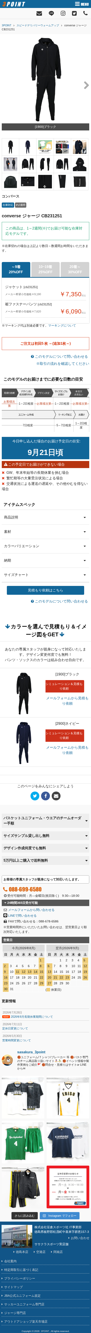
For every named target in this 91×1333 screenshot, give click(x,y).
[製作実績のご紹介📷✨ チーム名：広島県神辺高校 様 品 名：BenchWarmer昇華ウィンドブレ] (23, 1187)
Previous (6, 85)
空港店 (41, 1252)
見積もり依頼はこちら (45, 590)
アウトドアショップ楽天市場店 (25, 1321)
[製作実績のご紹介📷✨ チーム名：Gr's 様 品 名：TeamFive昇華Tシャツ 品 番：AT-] (23, 1097)
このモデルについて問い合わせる (61, 356)
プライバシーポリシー (19, 1278)
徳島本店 (22, 1252)
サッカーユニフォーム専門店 (24, 1304)
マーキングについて (62, 325)
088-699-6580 (25, 889)
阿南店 (58, 1252)
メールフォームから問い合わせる (31, 910)
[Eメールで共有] (56, 796)
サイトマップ (13, 1287)
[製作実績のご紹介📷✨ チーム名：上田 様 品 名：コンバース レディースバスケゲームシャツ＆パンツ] (68, 1097)
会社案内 (10, 1261)
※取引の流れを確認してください (62, 363)
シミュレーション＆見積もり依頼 (64, 686)
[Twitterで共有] (34, 796)
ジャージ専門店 (15, 1313)
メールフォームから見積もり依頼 (67, 700)
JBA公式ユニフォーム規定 (22, 1295)
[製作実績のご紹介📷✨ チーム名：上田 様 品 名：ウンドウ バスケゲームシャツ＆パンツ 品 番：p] (23, 1142)
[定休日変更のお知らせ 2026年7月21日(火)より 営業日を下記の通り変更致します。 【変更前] (68, 1187)
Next (84, 85)
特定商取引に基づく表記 (21, 1270)
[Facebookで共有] (45, 796)
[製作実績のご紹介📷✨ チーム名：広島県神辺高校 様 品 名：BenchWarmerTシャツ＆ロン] (68, 1142)
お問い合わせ (80, 1238)
